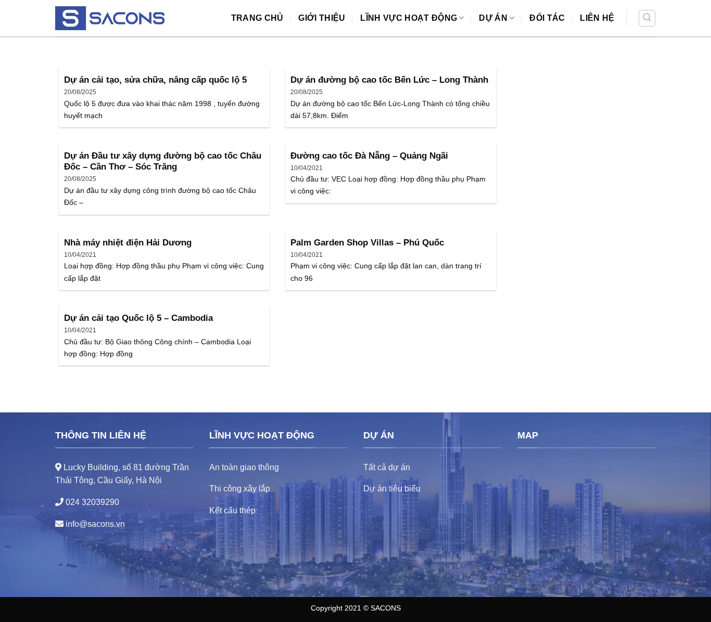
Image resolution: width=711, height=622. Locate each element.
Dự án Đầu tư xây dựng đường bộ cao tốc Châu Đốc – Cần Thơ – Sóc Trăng (162, 161)
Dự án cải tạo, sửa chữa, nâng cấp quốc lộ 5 (155, 80)
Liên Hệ (597, 18)
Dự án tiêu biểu (392, 488)
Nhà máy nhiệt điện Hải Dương (128, 243)
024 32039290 (91, 502)
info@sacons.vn (94, 524)
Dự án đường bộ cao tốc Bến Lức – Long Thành (389, 80)
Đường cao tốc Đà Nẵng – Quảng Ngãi (369, 156)
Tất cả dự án (386, 467)
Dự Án (493, 18)
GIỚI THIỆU (321, 18)
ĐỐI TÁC (547, 18)
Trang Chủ (257, 18)
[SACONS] (112, 18)
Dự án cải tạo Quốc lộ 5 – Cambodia (138, 318)
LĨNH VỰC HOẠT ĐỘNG (408, 18)
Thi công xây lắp (239, 488)
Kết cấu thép (232, 510)
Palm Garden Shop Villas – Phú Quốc (367, 243)
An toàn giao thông (244, 467)
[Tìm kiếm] (647, 18)
